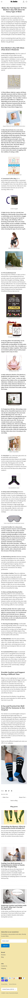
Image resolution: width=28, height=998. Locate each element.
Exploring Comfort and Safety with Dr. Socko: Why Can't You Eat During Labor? (13, 907)
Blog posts (14, 806)
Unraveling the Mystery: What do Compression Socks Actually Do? (13, 827)
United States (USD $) (8, 989)
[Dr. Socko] (14, 2)
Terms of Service (12, 984)
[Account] (23, 1)
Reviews (3, 955)
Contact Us (4, 966)
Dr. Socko (6, 993)
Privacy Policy (4, 984)
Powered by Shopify (13, 993)
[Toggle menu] (1, 1)
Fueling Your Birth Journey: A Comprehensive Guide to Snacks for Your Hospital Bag (13, 865)
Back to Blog (14, 800)
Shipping (3, 968)
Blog (2, 957)
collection (10, 743)
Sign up (5, 945)
